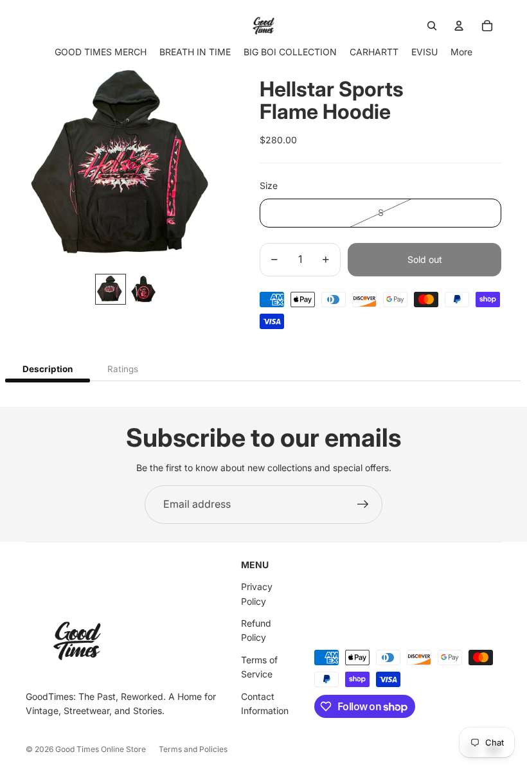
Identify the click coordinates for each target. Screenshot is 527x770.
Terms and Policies (193, 749)
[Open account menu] (459, 26)
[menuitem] (461, 51)
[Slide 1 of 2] (110, 289)
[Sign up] (363, 504)
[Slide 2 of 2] (144, 289)
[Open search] (432, 26)
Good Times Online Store (100, 749)
